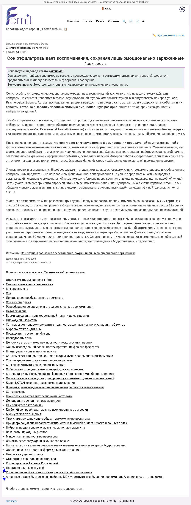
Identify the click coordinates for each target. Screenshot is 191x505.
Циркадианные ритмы (21, 320)
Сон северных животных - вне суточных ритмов (39, 360)
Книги (100, 21)
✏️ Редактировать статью (169, 35)
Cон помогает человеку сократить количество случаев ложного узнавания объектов (65, 324)
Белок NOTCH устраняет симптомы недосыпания (40, 383)
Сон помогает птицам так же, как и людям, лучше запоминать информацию (59, 356)
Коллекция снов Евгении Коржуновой (32, 463)
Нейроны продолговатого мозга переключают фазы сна (45, 427)
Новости (73, 21)
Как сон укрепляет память (24, 405)
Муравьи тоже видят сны (23, 329)
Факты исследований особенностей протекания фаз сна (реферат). (53, 347)
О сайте (113, 21)
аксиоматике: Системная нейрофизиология (54, 272)
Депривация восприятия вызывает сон (33, 400)
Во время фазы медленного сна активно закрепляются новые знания (55, 387)
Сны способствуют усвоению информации (35, 365)
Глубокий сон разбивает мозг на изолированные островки (47, 409)
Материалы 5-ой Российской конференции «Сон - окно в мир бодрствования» (60, 374)
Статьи (87, 21)
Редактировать (95, 63)
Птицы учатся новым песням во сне (31, 351)
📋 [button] (65, 29)
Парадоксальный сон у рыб (25, 468)
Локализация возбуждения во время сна (34, 297)
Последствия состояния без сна (28, 333)
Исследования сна (19, 338)
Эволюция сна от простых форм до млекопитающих (42, 450)
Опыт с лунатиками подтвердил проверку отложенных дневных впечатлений (60, 378)
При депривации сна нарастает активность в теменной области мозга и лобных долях (66, 423)
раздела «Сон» (42, 280)
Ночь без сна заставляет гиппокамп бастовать (39, 396)
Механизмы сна (17, 289)
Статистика (127, 500)
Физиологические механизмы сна (29, 284)
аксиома (56, 71)
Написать (11, 501)
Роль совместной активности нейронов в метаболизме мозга (49, 472)
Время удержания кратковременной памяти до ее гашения (47, 315)
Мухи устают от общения (23, 414)
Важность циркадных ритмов (26, 432)
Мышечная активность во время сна (32, 436)
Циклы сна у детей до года (24, 454)
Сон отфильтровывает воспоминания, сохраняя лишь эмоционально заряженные (78, 253)
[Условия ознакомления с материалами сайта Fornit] (182, 10)
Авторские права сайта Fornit (97, 500)
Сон (8, 293)
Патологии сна (16, 311)
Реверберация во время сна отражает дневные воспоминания (49, 306)
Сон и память (15, 391)
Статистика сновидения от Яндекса (31, 459)
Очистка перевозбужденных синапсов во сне (37, 441)
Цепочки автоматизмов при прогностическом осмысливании (49, 342)
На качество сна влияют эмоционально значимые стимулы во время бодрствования (66, 445)
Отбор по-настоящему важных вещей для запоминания (45, 369)
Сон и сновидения (18, 302)
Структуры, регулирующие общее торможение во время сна (48, 418)
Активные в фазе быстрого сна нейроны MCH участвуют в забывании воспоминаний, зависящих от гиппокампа (84, 477)
